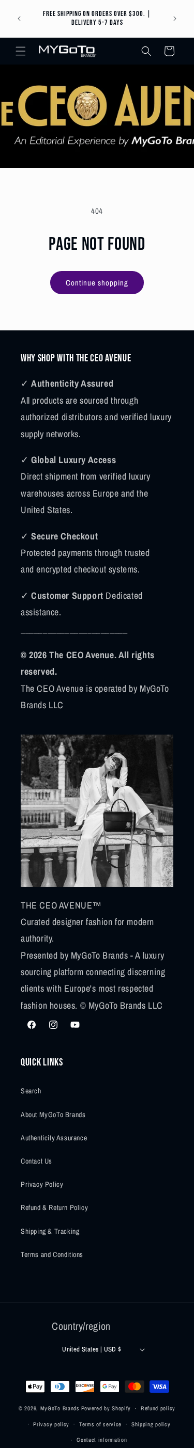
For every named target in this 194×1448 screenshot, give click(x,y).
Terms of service (100, 1424)
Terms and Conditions (52, 1254)
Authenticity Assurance (54, 1137)
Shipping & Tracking (50, 1231)
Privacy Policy (42, 1184)
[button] (20, 51)
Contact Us (36, 1161)
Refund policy (158, 1408)
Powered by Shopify (106, 1408)
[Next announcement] (174, 18)
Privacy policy (51, 1424)
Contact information (102, 1439)
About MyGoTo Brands (53, 1114)
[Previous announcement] (19, 18)
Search (31, 1090)
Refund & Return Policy (54, 1207)
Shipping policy (151, 1424)
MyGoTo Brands (60, 1408)
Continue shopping (97, 282)
